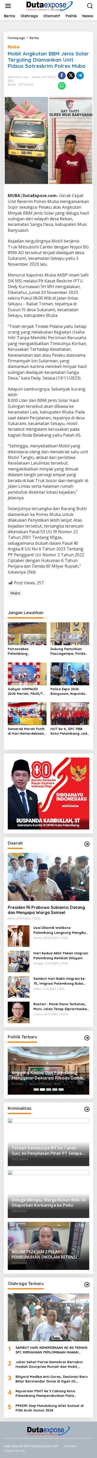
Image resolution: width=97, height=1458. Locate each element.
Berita (12, 84)
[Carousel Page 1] (36, 1089)
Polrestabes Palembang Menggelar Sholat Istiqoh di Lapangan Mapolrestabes (25, 651)
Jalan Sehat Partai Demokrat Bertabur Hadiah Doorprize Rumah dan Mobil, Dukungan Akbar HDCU (49, 1364)
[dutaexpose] (49, 5)
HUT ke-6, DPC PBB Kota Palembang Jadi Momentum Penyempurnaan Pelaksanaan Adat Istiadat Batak (69, 731)
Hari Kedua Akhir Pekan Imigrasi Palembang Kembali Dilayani (60, 955)
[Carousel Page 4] (54, 1089)
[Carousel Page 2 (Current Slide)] (42, 1089)
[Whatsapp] (62, 86)
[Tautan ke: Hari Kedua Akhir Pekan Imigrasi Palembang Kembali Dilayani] (18, 961)
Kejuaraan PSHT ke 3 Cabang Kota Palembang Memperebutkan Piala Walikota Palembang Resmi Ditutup (46, 1393)
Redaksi (70, 1446)
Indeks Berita (14, 1450)
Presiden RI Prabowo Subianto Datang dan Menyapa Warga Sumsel (46, 910)
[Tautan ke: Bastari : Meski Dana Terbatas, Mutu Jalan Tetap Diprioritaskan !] (18, 1012)
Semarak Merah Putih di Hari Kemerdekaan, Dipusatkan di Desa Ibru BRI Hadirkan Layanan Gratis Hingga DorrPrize (26, 731)
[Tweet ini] (71, 75)
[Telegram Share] (80, 75)
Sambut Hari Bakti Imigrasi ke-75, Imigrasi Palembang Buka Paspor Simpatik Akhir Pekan (59, 980)
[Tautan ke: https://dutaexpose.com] (87, 844)
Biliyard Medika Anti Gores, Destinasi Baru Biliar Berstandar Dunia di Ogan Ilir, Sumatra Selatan (52, 1378)
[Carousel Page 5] (61, 1089)
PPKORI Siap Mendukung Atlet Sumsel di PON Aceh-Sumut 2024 (50, 1408)
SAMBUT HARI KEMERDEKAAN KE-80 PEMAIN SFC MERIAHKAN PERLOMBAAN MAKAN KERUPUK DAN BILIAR (51, 1349)
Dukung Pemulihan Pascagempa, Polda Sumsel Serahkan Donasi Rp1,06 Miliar (67, 651)
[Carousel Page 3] (48, 1089)
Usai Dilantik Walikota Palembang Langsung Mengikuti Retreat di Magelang (60, 930)
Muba (13, 47)
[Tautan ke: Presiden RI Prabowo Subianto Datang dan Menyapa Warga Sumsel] (48, 877)
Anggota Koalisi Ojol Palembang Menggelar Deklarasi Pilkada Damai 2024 (48, 1075)
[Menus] (8, 6)
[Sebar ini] (62, 75)
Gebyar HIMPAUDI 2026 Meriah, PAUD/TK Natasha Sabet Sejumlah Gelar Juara (27, 691)
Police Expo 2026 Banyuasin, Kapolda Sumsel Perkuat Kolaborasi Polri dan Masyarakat (68, 691)
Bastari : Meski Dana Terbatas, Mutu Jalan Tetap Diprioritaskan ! (61, 1006)
